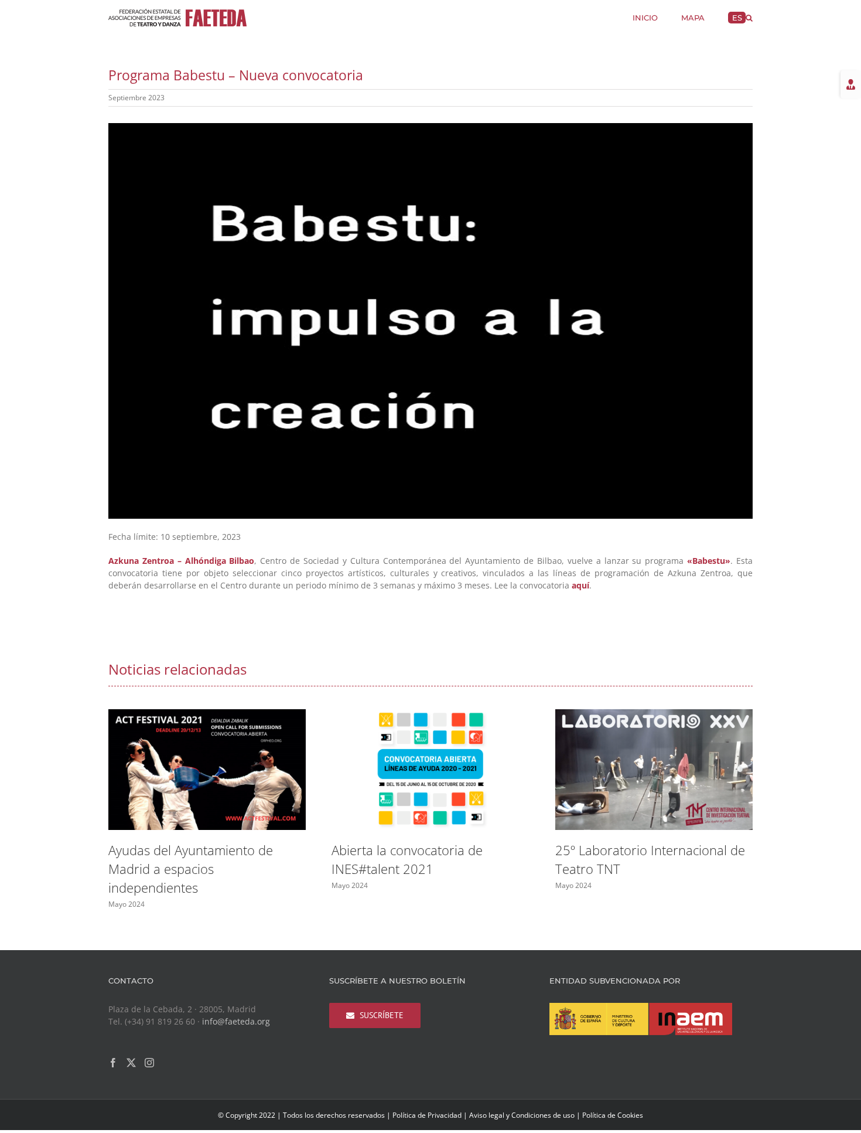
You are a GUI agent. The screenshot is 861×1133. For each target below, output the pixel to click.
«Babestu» (708, 560)
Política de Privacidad (427, 1115)
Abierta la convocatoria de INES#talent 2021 (407, 859)
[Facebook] (113, 1062)
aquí (580, 585)
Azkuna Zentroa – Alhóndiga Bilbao (181, 560)
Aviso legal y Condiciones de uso (522, 1115)
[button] (749, 16)
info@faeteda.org (236, 1021)
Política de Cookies (612, 1115)
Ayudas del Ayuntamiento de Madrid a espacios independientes (190, 868)
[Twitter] (131, 1062)
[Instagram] (149, 1062)
